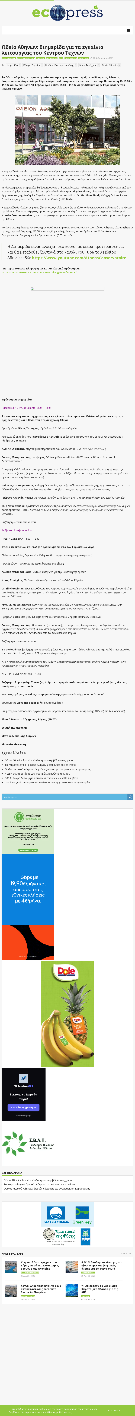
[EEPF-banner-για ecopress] (67, 1224)
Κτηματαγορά (88, 1272)
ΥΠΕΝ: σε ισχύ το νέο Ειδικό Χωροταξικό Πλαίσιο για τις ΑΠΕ (99, 1289)
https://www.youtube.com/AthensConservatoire (79, 257)
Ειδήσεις (40, 58)
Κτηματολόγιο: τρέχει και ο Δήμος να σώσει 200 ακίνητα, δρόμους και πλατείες (40, 1265)
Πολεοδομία (71, 58)
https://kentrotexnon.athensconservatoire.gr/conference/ (39, 272)
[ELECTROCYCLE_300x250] (28, 831)
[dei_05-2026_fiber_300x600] (28, 907)
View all (124, 1254)
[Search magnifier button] (130, 797)
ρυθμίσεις (61, 1412)
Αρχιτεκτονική (8, 58)
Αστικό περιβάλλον (26, 58)
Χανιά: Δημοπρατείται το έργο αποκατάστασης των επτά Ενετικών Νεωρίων (41, 1289)
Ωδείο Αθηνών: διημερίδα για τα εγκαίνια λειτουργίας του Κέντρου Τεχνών (53, 50)
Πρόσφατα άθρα (13, 1254)
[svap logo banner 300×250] (28, 1143)
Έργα (61, 58)
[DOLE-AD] (67, 1013)
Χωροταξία (83, 58)
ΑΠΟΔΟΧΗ (114, 1410)
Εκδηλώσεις (51, 58)
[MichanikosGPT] (24, 1094)
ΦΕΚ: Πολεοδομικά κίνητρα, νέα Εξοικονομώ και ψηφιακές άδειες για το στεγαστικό (102, 1265)
